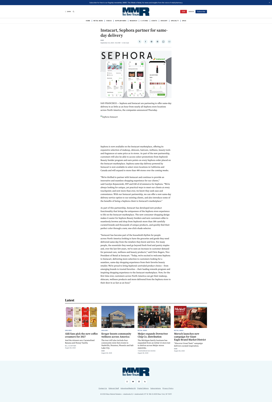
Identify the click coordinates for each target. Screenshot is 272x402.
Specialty (175, 20)
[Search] (73, 11)
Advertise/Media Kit (128, 388)
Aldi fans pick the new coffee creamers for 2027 (81, 335)
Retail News (98, 20)
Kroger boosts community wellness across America (116, 335)
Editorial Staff (114, 388)
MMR (102, 40)
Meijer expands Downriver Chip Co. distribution (153, 335)
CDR (183, 11)
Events (154, 20)
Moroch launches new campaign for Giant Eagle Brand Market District (190, 336)
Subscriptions (155, 388)
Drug (184, 20)
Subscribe (201, 11)
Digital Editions (143, 388)
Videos (109, 20)
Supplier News (120, 20)
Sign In (191, 11)
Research (133, 20)
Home (88, 20)
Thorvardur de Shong (146, 351)
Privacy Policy (168, 388)
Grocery (164, 20)
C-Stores (144, 20)
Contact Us (103, 388)
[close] (269, 2)
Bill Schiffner (70, 346)
